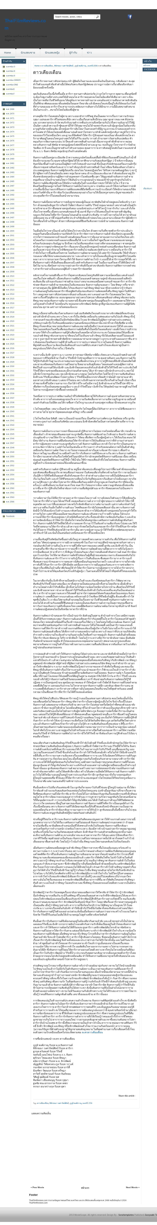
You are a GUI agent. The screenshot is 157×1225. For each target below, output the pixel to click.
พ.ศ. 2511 (10, 281)
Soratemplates (126, 1214)
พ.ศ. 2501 (10, 236)
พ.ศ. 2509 (10, 272)
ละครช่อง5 (10, 89)
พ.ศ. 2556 (10, 484)
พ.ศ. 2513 (10, 290)
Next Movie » (133, 1187)
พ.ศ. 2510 (10, 276)
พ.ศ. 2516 (10, 303)
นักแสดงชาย (28, 52)
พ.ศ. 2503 (10, 245)
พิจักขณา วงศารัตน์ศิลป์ (63, 66)
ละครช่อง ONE (12, 85)
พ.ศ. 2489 (10, 190)
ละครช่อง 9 (10, 76)
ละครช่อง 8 (10, 71)
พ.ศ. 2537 (10, 398)
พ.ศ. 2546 (10, 439)
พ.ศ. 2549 (10, 452)
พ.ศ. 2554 (10, 475)
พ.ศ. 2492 (10, 195)
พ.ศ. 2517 (10, 308)
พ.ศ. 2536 (10, 393)
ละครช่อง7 (10, 94)
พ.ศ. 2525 (10, 344)
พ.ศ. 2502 (10, 240)
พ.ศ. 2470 (10, 114)
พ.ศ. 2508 (10, 267)
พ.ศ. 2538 (10, 402)
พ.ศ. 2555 (10, 479)
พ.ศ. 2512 (10, 285)
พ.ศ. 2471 (10, 118)
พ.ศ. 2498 (10, 222)
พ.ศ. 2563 (10, 497)
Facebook (10, 516)
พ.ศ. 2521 (10, 326)
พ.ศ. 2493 (10, 199)
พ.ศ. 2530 (10, 366)
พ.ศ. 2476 (10, 141)
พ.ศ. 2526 (10, 348)
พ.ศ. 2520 (10, 321)
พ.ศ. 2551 (10, 461)
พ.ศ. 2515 (10, 299)
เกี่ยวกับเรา (147, 189)
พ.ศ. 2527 (10, 353)
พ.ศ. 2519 (10, 317)
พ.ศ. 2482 (10, 168)
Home (7, 52)
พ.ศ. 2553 (10, 470)
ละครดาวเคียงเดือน (92, 1032)
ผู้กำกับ (73, 52)
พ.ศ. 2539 (10, 407)
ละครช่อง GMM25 (13, 80)
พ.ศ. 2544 (10, 429)
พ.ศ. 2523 (10, 335)
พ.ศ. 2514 (10, 294)
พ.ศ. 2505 (10, 254)
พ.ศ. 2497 (10, 217)
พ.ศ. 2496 (10, 213)
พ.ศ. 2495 (10, 208)
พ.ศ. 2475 (10, 136)
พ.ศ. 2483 (10, 172)
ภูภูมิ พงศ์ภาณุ (80, 66)
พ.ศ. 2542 (10, 420)
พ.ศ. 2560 (10, 488)
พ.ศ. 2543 (10, 425)
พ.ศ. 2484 (10, 177)
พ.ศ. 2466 (10, 109)
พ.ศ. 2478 (10, 150)
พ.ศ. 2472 (10, 123)
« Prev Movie (37, 1187)
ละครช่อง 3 (10, 67)
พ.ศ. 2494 (10, 204)
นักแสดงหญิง (52, 52)
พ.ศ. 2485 (10, 181)
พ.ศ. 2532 (10, 375)
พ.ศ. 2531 (10, 371)
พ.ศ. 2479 (10, 154)
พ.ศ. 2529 (10, 362)
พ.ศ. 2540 (10, 411)
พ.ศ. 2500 (10, 231)
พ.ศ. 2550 (10, 457)
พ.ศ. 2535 (10, 389)
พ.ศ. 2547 (10, 443)
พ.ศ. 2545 (10, 434)
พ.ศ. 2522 (10, 330)
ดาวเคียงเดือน (47, 66)
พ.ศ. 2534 (10, 384)
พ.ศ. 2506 (10, 258)
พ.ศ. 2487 (10, 186)
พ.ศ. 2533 (10, 380)
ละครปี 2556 (93, 66)
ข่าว (89, 52)
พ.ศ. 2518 (10, 312)
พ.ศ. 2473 (10, 127)
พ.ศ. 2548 (10, 448)
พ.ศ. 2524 (10, 339)
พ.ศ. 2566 (10, 502)
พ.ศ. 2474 (10, 132)
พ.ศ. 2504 (10, 249)
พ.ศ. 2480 (10, 159)
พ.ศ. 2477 (10, 145)
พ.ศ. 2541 (10, 416)
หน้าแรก (85, 1188)
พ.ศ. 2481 (10, 163)
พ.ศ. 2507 (10, 263)
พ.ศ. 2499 (10, 226)
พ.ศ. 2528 (10, 357)
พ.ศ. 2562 (10, 493)
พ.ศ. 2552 (10, 466)
